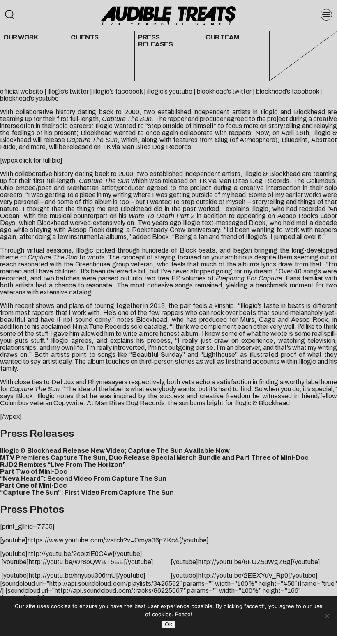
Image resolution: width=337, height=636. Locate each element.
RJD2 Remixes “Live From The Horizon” (62, 464)
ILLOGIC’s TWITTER (68, 91)
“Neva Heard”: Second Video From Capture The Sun (83, 478)
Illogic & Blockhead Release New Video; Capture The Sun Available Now (115, 450)
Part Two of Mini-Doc (33, 471)
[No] (327, 616)
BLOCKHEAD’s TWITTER (224, 91)
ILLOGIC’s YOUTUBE (169, 91)
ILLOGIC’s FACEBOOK (118, 91)
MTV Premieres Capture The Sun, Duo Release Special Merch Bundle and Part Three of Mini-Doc (154, 457)
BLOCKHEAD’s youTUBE (29, 98)
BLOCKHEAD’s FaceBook (287, 91)
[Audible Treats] (168, 15)
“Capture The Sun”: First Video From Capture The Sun (87, 492)
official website (21, 91)
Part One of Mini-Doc (33, 485)
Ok (168, 624)
